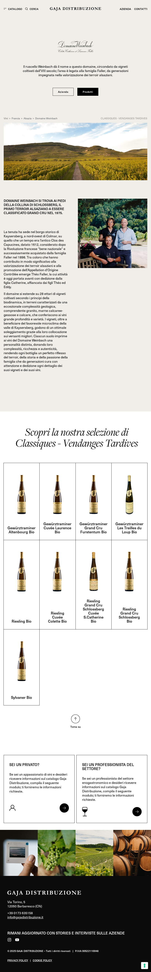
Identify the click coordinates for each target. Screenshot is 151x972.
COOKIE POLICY (42, 960)
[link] (19, 853)
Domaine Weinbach (46, 118)
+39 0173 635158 (20, 913)
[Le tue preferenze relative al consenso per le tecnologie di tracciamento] (144, 965)
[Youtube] (17, 940)
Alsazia (27, 118)
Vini (6, 118)
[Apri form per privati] (64, 808)
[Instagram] (9, 940)
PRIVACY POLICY (17, 960)
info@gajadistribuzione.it (25, 917)
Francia (16, 118)
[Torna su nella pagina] (75, 718)
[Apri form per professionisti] (137, 811)
